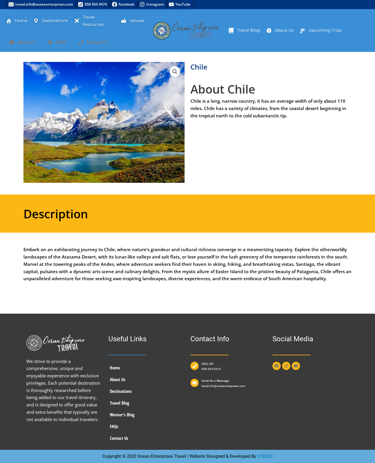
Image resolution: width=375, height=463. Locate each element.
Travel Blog (119, 403)
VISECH (265, 456)
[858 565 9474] (93, 4)
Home (115, 368)
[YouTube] (180, 4)
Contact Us (119, 438)
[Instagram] (152, 4)
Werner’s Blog (122, 415)
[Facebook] (124, 4)
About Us (117, 379)
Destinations (121, 391)
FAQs (114, 426)
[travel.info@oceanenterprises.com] (41, 4)
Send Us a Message (215, 380)
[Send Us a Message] (194, 383)
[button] (175, 71)
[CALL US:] (194, 366)
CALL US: (208, 363)
